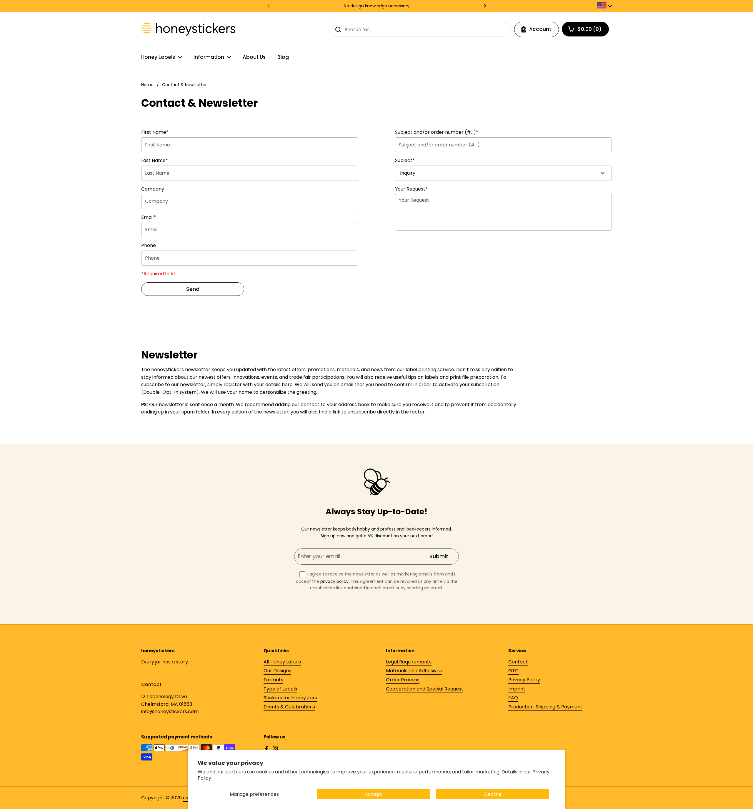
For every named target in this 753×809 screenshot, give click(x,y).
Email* (148, 217)
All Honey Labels (282, 661)
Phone (148, 245)
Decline (493, 794)
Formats (273, 679)
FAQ (513, 697)
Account (540, 29)
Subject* (405, 160)
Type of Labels (280, 688)
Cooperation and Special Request (424, 688)
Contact (518, 661)
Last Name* (154, 160)
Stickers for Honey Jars (290, 697)
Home (147, 85)
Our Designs (277, 670)
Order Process (402, 679)
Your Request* (411, 189)
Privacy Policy (524, 679)
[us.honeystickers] (188, 29)
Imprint (516, 688)
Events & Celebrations (289, 706)
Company (152, 189)
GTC (513, 670)
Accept (373, 794)
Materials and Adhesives (414, 670)
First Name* (155, 132)
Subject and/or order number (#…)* (436, 132)
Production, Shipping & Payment (545, 706)
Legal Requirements (409, 661)
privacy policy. (334, 581)
